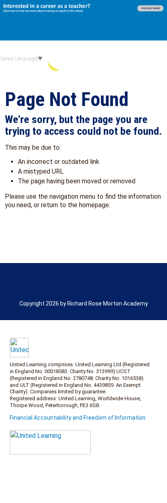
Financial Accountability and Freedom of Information (78, 417)
